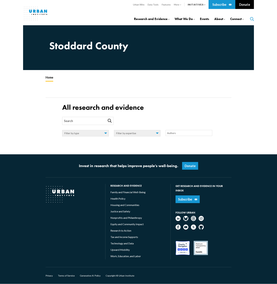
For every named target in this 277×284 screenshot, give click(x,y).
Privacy (49, 275)
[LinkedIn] (178, 219)
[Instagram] (201, 219)
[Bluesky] (185, 219)
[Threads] (193, 219)
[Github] (201, 228)
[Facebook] (178, 228)
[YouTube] (185, 228)
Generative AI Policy (90, 275)
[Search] (110, 121)
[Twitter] (193, 228)
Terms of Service (66, 275)
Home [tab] (49, 77)
